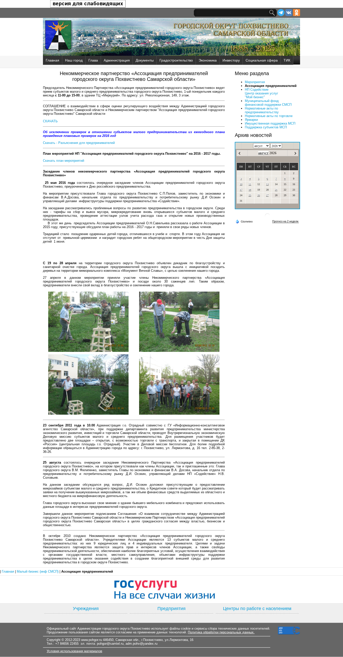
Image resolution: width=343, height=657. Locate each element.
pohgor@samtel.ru (110, 643)
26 (258, 195)
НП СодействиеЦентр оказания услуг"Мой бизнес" (261, 93)
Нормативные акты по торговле (269, 116)
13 (267, 184)
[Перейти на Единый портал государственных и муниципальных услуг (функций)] (171, 589)
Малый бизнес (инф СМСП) (38, 571)
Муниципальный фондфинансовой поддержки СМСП (268, 102)
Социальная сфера (262, 60)
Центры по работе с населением (257, 608)
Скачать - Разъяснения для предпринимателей (79, 143)
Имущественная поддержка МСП (270, 123)
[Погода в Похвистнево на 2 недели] (285, 221)
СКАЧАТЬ (50, 121)
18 (250, 189)
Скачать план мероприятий (63, 160)
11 (250, 184)
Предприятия (171, 608)
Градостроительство (176, 60)
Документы (145, 60)
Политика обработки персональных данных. (221, 632)
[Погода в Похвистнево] (267, 218)
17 (241, 189)
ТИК (286, 60)
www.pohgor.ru (91, 640)
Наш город (74, 60)
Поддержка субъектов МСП (266, 127)
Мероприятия (255, 82)
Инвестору (231, 60)
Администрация (117, 60)
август (263, 153)
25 (250, 195)
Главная (52, 60)
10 (241, 184)
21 (276, 189)
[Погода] (244, 221)
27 (267, 195)
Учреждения (86, 608)
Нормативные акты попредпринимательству (262, 110)
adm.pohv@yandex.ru (141, 643)
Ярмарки (251, 120)
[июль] (239, 153)
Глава (93, 60)
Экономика (208, 60)
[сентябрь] (295, 153)
